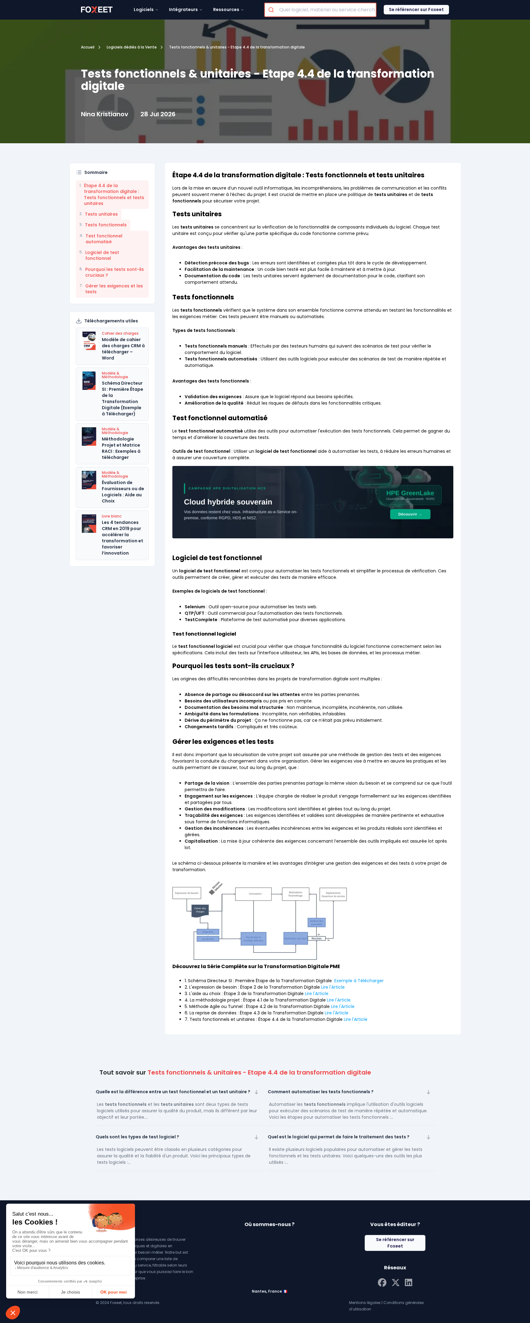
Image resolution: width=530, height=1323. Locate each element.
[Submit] (272, 10)
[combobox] (320, 10)
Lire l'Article (333, 987)
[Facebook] (382, 1282)
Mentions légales (365, 1302)
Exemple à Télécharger (359, 981)
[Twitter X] (395, 1282)
